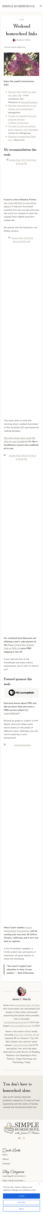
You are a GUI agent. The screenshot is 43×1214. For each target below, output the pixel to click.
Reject (21, 1209)
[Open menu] (41, 6)
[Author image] (14, 39)
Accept (21, 1196)
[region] (21, 1198)
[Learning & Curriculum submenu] (26, 1176)
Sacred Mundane (29, 102)
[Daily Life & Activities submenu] (24, 1180)
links (21, 20)
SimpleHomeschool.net (15, 1022)
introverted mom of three (26, 1005)
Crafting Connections (18, 122)
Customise (21, 1202)
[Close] (40, 1183)
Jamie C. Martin (24, 40)
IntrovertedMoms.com (21, 1025)
